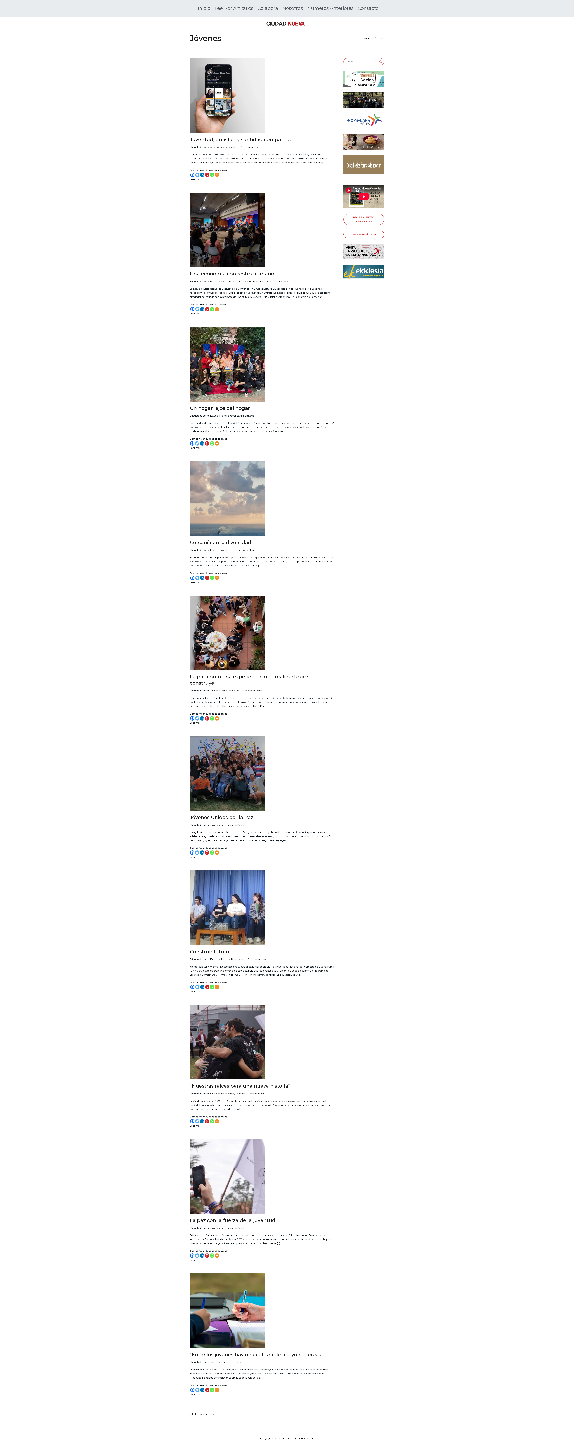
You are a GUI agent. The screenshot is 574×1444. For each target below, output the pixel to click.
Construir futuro (209, 951)
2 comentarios (236, 825)
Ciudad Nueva (297, 1438)
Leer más (195, 179)
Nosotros (292, 8)
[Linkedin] (202, 175)
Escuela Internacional (251, 281)
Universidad (237, 959)
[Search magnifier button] (380, 62)
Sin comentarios (250, 147)
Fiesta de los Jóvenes (222, 1093)
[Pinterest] (207, 175)
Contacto (368, 8)
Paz (232, 550)
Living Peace (228, 690)
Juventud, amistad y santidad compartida (241, 139)
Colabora (268, 8)
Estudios (215, 415)
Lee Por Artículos (234, 8)
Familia (225, 415)
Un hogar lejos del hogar (220, 408)
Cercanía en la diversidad (220, 542)
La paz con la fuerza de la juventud (232, 1220)
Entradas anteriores (203, 1414)
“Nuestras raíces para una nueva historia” (240, 1086)
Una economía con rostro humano (232, 274)
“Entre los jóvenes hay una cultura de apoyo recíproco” (256, 1354)
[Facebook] (192, 175)
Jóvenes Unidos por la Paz (221, 817)
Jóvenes (232, 147)
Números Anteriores (330, 8)
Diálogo (214, 550)
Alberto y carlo (218, 147)
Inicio (204, 8)
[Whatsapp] (212, 175)
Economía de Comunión (224, 281)
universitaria (247, 415)
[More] (217, 175)
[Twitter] (197, 175)
